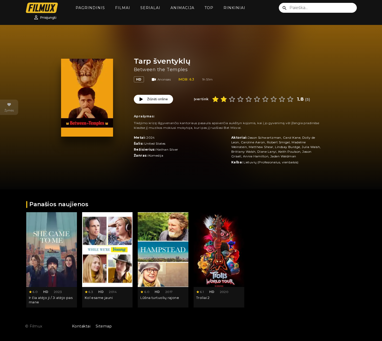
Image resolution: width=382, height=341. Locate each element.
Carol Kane (291, 137)
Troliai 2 (203, 298)
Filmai (122, 7)
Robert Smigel (278, 142)
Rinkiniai (234, 7)
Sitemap (104, 326)
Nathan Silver (167, 149)
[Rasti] (284, 8)
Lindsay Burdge (287, 147)
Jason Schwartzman (264, 137)
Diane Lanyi (266, 151)
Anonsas (164, 79)
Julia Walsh (311, 147)
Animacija (182, 7)
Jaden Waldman (283, 156)
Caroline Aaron (253, 142)
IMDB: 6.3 (186, 79)
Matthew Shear (261, 147)
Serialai (150, 7)
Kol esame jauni (99, 298)
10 (290, 99)
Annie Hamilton (255, 156)
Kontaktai (81, 326)
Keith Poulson (289, 151)
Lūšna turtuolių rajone (159, 298)
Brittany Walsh (243, 151)
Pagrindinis (90, 7)
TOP (209, 7)
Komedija (155, 155)
